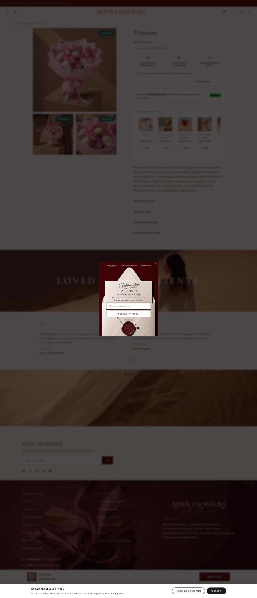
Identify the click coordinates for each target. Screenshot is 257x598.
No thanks (128, 319)
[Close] (154, 264)
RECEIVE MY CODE (128, 314)
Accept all (216, 590)
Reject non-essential (188, 590)
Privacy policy (116, 593)
